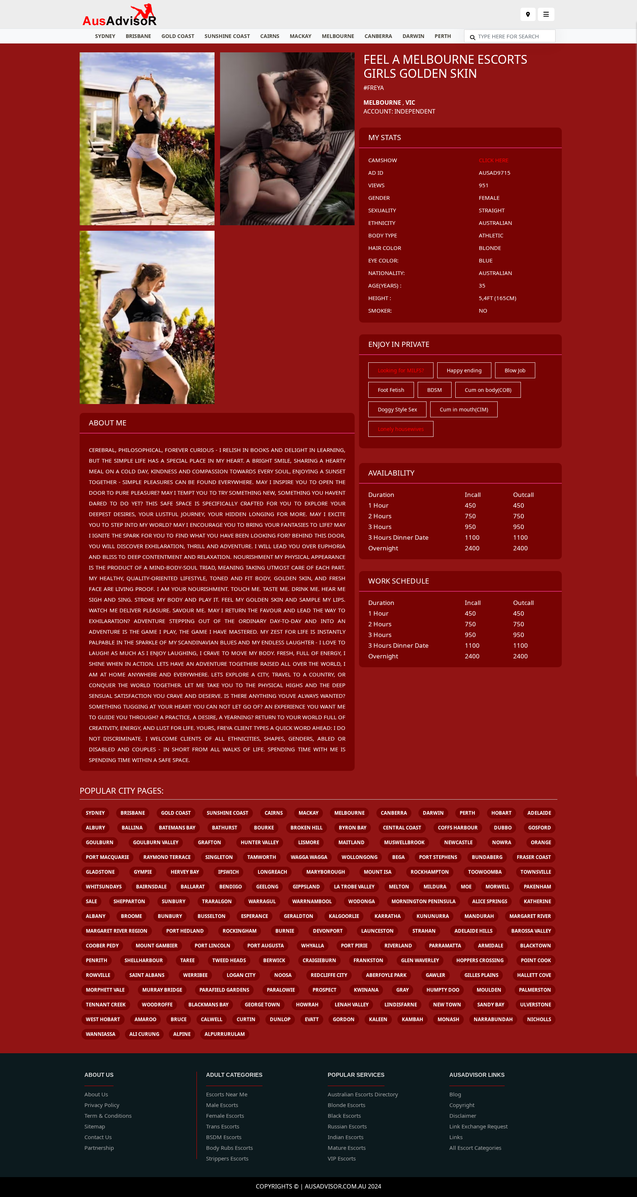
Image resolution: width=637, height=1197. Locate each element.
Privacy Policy (101, 1105)
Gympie (143, 872)
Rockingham (240, 931)
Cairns (269, 35)
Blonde (490, 247)
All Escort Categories (475, 1147)
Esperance (254, 916)
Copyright (461, 1105)
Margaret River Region (116, 931)
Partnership (99, 1147)
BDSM (434, 389)
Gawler (435, 975)
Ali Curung (144, 1034)
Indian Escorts (345, 1137)
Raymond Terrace (167, 857)
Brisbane (138, 35)
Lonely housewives (401, 428)
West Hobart (103, 1019)
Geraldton (298, 916)
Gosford (539, 827)
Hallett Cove (534, 975)
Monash (448, 1019)
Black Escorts (344, 1115)
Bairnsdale (151, 886)
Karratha (388, 916)
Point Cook (536, 960)
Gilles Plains (481, 975)
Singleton (219, 857)
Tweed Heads (229, 960)
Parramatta (445, 945)
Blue (485, 260)
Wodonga (361, 901)
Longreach (272, 872)
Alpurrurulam (225, 1034)
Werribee (195, 975)
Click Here (493, 160)
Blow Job (515, 370)
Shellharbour (144, 960)
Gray (402, 990)
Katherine (537, 901)
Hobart (501, 813)
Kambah (412, 1019)
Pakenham (537, 886)
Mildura (435, 886)
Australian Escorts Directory (363, 1094)
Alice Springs (489, 901)
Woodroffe (157, 1004)
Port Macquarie (107, 857)
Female (489, 197)
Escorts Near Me (226, 1094)
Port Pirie (354, 945)
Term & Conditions (108, 1115)
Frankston (368, 960)
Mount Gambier (157, 945)
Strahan (424, 931)
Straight (492, 210)
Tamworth (261, 857)
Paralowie (281, 990)
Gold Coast (177, 35)
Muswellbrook (404, 842)
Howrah (307, 1004)
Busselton (212, 916)
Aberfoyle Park (386, 975)
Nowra (501, 842)
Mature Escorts (347, 1147)
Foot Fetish (391, 389)
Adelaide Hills (473, 931)
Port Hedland (185, 931)
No (483, 310)
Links (456, 1137)
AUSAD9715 (495, 172)
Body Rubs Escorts (229, 1147)
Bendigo (230, 886)
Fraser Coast (534, 857)
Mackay (300, 35)
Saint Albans (146, 975)
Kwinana (366, 990)
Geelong (267, 886)
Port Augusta (265, 945)
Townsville (536, 872)
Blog (455, 1094)
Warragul (262, 901)
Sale (91, 901)
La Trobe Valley (354, 886)
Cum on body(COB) (488, 389)
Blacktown (535, 945)
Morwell (497, 886)
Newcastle (458, 842)
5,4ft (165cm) (497, 298)
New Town (447, 1004)
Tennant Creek (106, 1004)
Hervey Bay (185, 872)
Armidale (490, 945)
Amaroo (145, 1019)
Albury (95, 827)
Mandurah (479, 916)
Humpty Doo (443, 990)
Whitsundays (104, 886)
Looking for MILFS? (401, 370)
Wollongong (359, 857)
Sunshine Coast (227, 35)
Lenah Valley (352, 1004)
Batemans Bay (177, 827)
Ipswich (228, 872)
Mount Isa (377, 872)
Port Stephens (438, 857)
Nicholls (539, 1019)
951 (484, 185)
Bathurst (224, 827)
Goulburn (100, 842)
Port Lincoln (212, 945)
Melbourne (338, 35)
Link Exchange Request (478, 1126)
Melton (399, 886)
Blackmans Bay (208, 1004)
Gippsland (306, 886)
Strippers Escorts (227, 1158)
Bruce (179, 1019)
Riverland (398, 945)
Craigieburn (319, 960)
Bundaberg (487, 857)
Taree (187, 960)
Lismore (308, 842)
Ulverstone (535, 1004)
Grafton (209, 842)
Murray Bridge (162, 990)
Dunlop (280, 1019)
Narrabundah (493, 1019)
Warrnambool (312, 901)
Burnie (284, 931)
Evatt (312, 1019)
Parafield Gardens (224, 990)
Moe (466, 886)
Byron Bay (352, 827)
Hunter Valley (260, 842)
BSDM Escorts (223, 1137)
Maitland (351, 842)
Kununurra (433, 916)
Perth (443, 35)
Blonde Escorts (346, 1105)
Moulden (489, 990)
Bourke (264, 827)
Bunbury (170, 916)
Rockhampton (430, 872)
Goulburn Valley (155, 842)
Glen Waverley (420, 960)
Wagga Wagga (309, 857)
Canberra (378, 35)
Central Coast (402, 827)
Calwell (211, 1019)
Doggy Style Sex (397, 409)
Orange (541, 842)
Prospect (325, 990)
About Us (96, 1094)
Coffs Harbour (458, 827)
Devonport (328, 931)
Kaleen (378, 1019)
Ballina (132, 827)
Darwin (413, 35)
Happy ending (464, 370)
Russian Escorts (347, 1126)
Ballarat (193, 886)
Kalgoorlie (344, 916)
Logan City (241, 975)
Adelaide (539, 813)
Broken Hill (306, 827)
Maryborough (325, 872)
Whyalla (312, 945)
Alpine (182, 1034)
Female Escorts (225, 1115)
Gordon (344, 1019)
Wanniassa (100, 1034)
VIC (410, 102)
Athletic (491, 235)
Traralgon (217, 901)
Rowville (98, 975)
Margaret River (530, 916)
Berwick (274, 960)
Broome (131, 916)
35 (482, 285)
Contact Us (98, 1137)
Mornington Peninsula (423, 901)
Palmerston (535, 990)
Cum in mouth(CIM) (464, 409)
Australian (495, 222)
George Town (262, 1004)
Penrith (96, 960)
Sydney (105, 35)
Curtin (246, 1019)
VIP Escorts (342, 1158)
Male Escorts (222, 1105)
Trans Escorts (222, 1126)
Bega (398, 857)
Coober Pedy (102, 945)
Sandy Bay (490, 1004)
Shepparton (129, 901)
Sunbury (173, 901)
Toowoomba (485, 872)
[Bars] (528, 14)
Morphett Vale (105, 990)
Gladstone (100, 872)
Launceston (377, 931)
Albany (95, 916)
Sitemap (94, 1126)
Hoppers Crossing (480, 960)
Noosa (283, 975)
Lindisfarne (400, 1004)
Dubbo (503, 827)
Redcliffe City (329, 975)
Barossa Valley (531, 931)
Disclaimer (462, 1115)
